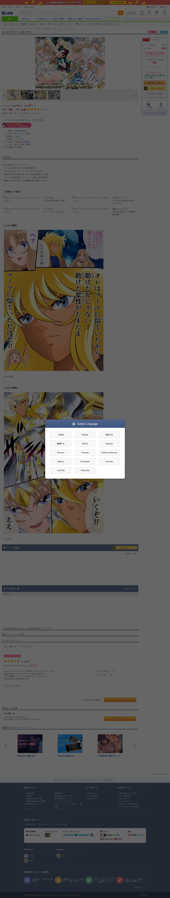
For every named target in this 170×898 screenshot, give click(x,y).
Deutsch (60, 452)
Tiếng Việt (85, 470)
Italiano (61, 461)
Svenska (109, 461)
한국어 (85, 443)
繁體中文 (60, 443)
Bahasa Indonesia (109, 452)
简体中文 (109, 434)
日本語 (61, 434)
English (85, 434)
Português (85, 461)
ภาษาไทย (61, 470)
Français (85, 452)
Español (109, 443)
